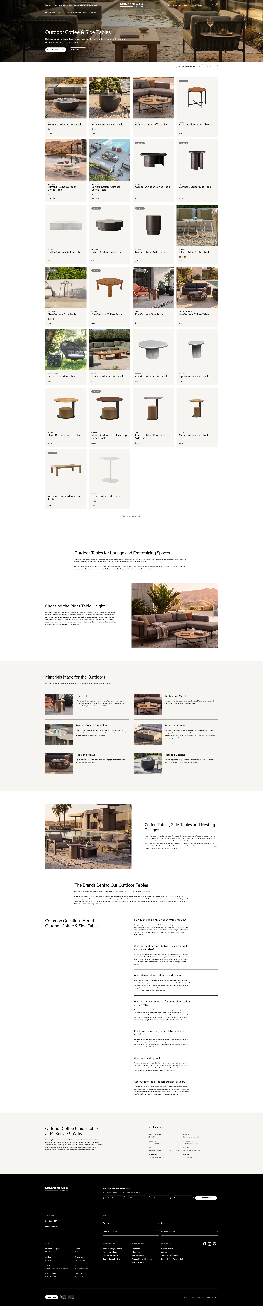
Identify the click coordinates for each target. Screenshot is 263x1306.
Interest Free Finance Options (174, 1259)
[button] (216, 5)
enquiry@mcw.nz (52, 1226)
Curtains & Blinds (79, 5)
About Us (186, 5)
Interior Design (92, 5)
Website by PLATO (212, 1297)
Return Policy (167, 1248)
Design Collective (197, 5)
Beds (55, 5)
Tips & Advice (138, 1262)
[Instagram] (209, 1244)
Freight (164, 1252)
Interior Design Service (112, 1248)
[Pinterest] (214, 1243)
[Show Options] (192, 1198)
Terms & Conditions (169, 1255)
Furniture (48, 5)
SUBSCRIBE (206, 1198)
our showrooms (69, 1149)
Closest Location (178, 1194)
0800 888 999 (51, 1221)
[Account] (212, 5)
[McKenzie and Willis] (131, 5)
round (117, 901)
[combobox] (182, 1198)
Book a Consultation (174, 5)
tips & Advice (76, 50)
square (124, 901)
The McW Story (138, 1255)
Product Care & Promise (142, 1259)
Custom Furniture (110, 1255)
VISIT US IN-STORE (54, 50)
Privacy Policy (201, 1297)
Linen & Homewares (65, 5)
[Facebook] (204, 1243)
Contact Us (136, 1248)
